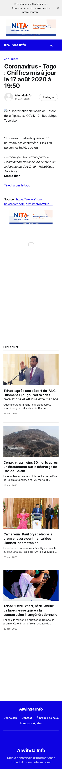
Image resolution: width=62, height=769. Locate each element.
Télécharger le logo (17, 185)
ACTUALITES (11, 59)
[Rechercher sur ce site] (51, 45)
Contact (27, 717)
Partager (48, 97)
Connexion (10, 717)
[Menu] (57, 45)
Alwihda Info (14, 45)
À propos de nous (48, 717)
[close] (58, 8)
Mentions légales (31, 723)
